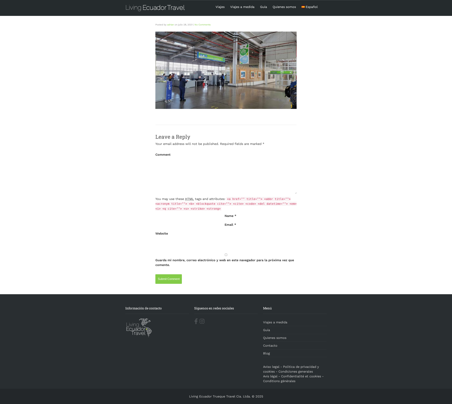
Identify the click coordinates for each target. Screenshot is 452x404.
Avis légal (270, 376)
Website (161, 233)
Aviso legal (271, 367)
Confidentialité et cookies (301, 376)
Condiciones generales (295, 371)
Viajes (220, 7)
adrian (170, 24)
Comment (163, 154)
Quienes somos (284, 7)
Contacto (270, 345)
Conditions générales (279, 381)
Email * (230, 224)
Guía (263, 7)
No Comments (203, 24)
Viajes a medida (242, 7)
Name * (230, 216)
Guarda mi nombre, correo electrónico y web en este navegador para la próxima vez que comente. (224, 262)
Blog (266, 353)
